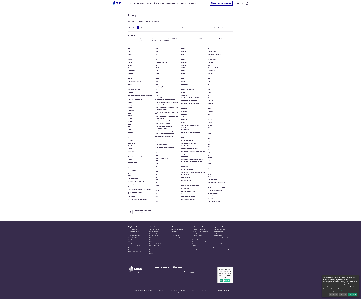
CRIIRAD (210, 100)
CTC (209, 168)
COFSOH (184, 114)
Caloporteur (132, 68)
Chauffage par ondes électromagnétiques (135, 193)
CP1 (209, 81)
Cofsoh (183, 117)
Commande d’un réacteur (189, 148)
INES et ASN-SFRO (154, 235)
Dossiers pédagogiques (177, 229)
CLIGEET (157, 169)
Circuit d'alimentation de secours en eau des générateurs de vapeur (166, 98)
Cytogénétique (213, 193)
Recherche (195, 233)
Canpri (130, 84)
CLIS (156, 174)
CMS (156, 182)
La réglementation (133, 229)
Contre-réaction (186, 194)
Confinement (185, 177)
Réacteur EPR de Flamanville (156, 245)
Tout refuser (343, 294)
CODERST (184, 87)
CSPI (209, 149)
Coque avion (212, 51)
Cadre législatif (132, 239)
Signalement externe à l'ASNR (221, 249)
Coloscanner (185, 135)
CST (209, 160)
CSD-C (210, 119)
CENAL (130, 148)
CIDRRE (157, 73)
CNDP (157, 196)
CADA (130, 62)
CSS (209, 155)
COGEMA (184, 119)
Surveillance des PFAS (155, 243)
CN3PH (157, 185)
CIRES (157, 152)
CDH (129, 127)
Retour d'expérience (218, 241)
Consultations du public (134, 235)
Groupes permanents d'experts (200, 231)
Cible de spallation (161, 62)
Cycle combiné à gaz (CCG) (216, 187)
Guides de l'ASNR (132, 237)
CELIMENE (131, 143)
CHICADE (131, 202)
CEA (129, 129)
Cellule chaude (133, 146)
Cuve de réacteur (213, 185)
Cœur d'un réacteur (214, 201)
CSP (209, 144)
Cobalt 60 (184, 84)
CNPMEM (184, 62)
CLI (156, 166)
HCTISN (194, 245)
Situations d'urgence (197, 235)
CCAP (130, 116)
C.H (129, 51)
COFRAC (184, 108)
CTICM (210, 174)
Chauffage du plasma (135, 186)
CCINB (130, 118)
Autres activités (172, 3)
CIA (156, 59)
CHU (156, 54)
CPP (209, 92)
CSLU (209, 133)
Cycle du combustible (215, 190)
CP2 (209, 84)
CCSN (130, 121)
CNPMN (183, 65)
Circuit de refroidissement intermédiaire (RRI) (163, 127)
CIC (156, 65)
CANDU (130, 78)
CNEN (183, 49)
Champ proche (133, 178)
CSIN (209, 130)
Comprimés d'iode (187, 154)
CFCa (129, 173)
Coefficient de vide (187, 106)
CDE (129, 124)
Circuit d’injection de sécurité (164, 139)
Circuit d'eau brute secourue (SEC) (166, 105)
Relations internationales (198, 229)
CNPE (183, 59)
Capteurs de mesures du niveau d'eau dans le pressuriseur (140, 96)
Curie (209, 177)
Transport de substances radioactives (222, 237)
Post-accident (195, 237)
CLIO (156, 171)
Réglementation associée (134, 251)
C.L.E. (129, 57)
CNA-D (157, 191)
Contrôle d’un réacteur (188, 196)
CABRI (130, 59)
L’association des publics (134, 233)
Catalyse (131, 105)
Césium (210, 198)
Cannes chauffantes (134, 81)
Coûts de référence (214, 76)
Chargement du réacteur (136, 181)
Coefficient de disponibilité (190, 98)
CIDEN (157, 70)
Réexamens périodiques (155, 237)
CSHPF (210, 128)
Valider (192, 272)
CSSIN (210, 158)
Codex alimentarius (187, 89)
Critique (210, 106)
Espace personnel (138, 290)
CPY (209, 95)
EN (242, 3)
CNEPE (183, 51)
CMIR (156, 180)
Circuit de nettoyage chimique (165, 121)
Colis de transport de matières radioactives (191, 128)
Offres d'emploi (151, 290)
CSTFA (210, 166)
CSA (209, 114)
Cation (130, 113)
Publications (174, 231)
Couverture (211, 70)
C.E (129, 49)
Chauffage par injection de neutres (139, 189)
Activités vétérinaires (218, 235)
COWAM (210, 73)
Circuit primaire (160, 141)
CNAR (157, 193)
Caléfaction (131, 70)
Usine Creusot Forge (154, 249)
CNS (182, 78)
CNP (182, 54)
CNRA (183, 73)
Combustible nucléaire (188, 143)
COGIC (183, 122)
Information (160, 3)
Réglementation (138, 3)
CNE (156, 199)
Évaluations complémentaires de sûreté (157, 252)
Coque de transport (214, 54)
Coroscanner (212, 59)
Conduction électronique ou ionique (193, 172)
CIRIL (156, 155)
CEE (129, 135)
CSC (209, 117)
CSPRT (210, 152)
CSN (209, 138)
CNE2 (156, 201)
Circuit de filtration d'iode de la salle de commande (166, 117)
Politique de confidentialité (218, 290)
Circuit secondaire (161, 144)
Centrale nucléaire (134, 154)
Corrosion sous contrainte (155, 247)
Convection (185, 202)
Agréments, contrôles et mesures (222, 239)
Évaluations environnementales (136, 243)
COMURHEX (185, 156)
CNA (156, 188)
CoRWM (210, 62)
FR (238, 3)
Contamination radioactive (190, 185)
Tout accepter (352, 294)
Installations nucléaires (219, 229)
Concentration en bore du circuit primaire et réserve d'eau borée (192, 160)
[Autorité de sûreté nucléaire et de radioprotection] (117, 3)
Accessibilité (201, 290)
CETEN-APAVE (132, 170)
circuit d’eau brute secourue (164, 136)
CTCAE (210, 171)
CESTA (130, 167)
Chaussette (131, 196)
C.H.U (130, 54)
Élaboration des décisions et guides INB (137, 248)
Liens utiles (195, 249)
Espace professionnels (188, 3)
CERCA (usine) (132, 162)
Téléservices (216, 247)
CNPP (183, 70)
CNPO (183, 68)
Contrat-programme (188, 191)
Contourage (185, 188)
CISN (156, 161)
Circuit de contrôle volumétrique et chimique (166, 113)
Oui (221, 281)
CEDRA (130, 132)
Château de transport (162, 57)
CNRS (183, 76)
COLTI (183, 137)
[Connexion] (247, 3)
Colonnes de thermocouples (190, 132)
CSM (209, 136)
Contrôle (150, 3)
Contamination (186, 183)
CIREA (157, 150)
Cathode (131, 110)
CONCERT (184, 164)
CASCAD (131, 102)
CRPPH (210, 111)
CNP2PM (184, 57)
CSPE (209, 147)
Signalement (163, 290)
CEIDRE (130, 140)
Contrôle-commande (188, 199)
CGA (129, 176)
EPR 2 (150, 241)
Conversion (211, 49)
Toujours (226, 281)
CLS (156, 177)
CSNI (209, 141)
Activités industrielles (218, 233)
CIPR (156, 92)
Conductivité (185, 175)
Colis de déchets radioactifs (190, 125)
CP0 (209, 78)
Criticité (210, 103)
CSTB (209, 163)
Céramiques (212, 196)
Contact (187, 293)
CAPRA (130, 92)
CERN (130, 165)
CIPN (156, 89)
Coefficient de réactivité (189, 100)
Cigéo (156, 81)
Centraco (131, 151)
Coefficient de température (190, 103)
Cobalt (183, 81)
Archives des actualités (176, 233)
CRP (209, 108)
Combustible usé (186, 146)
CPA (209, 87)
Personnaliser (334, 294)
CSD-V (210, 122)
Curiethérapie (212, 179)
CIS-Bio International (161, 158)
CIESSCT (157, 76)
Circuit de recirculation (162, 123)
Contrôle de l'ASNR (154, 233)
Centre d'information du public (178, 237)
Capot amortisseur (134, 89)
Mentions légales (176, 293)
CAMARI (130, 73)
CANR (130, 87)
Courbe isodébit (213, 68)
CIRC (156, 95)
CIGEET (157, 78)
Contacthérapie (186, 180)
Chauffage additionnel (135, 184)
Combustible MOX (187, 140)
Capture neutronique (135, 99)
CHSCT (157, 51)
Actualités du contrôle (154, 229)
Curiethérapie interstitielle (216, 182)
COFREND (184, 111)
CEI (129, 137)
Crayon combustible (214, 98)
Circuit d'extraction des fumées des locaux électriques (166, 108)
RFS (129, 241)
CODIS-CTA (184, 95)
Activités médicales (218, 231)
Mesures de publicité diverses (135, 245)
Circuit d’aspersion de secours (164, 133)
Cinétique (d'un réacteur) (163, 87)
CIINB (156, 84)
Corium (210, 57)
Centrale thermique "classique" (138, 156)
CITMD (157, 163)
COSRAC (210, 65)
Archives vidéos (175, 235)
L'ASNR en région (153, 231)
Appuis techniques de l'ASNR (199, 241)
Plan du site (184, 290)
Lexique (192, 290)
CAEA (130, 65)
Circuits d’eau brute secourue (164, 147)
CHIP (156, 49)
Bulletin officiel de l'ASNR (222, 3)
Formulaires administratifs (220, 245)
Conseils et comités (197, 239)
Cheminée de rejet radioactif (137, 199)
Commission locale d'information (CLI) (193, 151)
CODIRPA (184, 92)
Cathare (130, 107)
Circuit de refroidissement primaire (166, 131)
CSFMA (210, 125)
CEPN (130, 159)
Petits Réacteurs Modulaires (156, 239)
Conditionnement (187, 169)
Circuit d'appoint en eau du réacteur (166, 102)
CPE (209, 89)
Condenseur (185, 166)
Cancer (130, 76)
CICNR (157, 68)
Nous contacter (174, 239)
